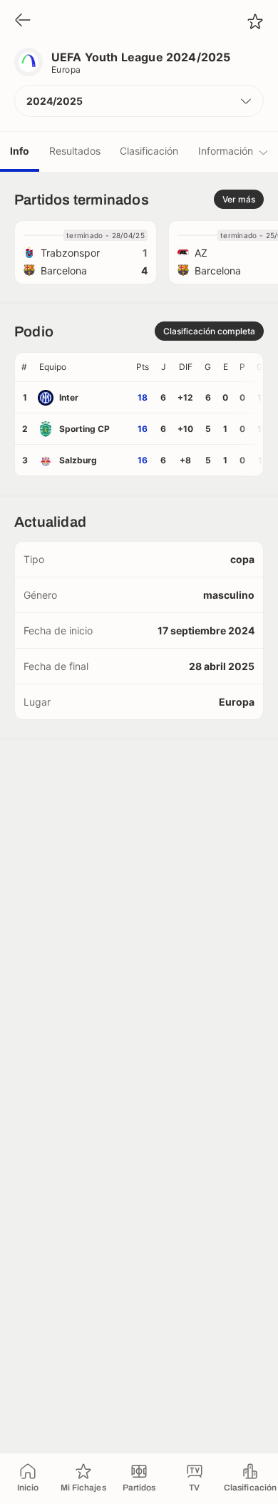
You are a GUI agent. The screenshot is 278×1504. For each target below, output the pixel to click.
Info (19, 151)
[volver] (22, 21)
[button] (139, 101)
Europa (66, 69)
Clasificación (149, 151)
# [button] (24, 366)
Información (225, 151)
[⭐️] (255, 21)
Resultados (75, 151)
